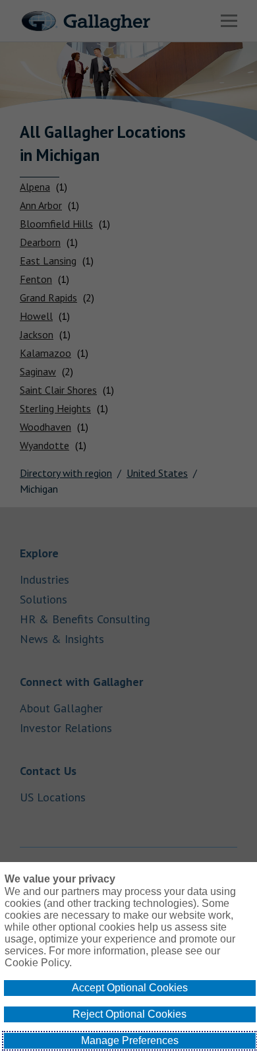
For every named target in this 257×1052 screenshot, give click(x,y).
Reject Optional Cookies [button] (129, 1014)
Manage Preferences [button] (130, 1040)
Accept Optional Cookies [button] (130, 987)
